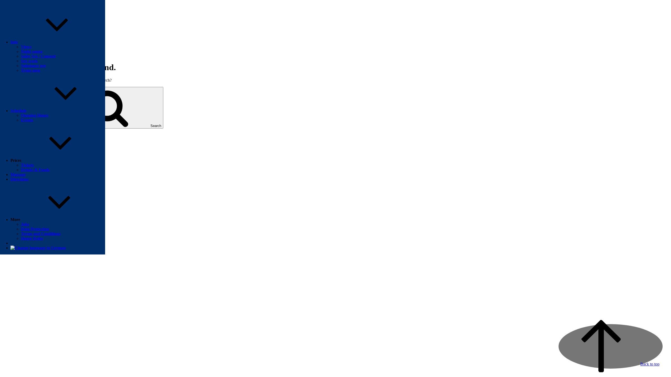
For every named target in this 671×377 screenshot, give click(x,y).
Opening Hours (34, 115)
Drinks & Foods (35, 170)
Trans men (30, 70)
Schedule (18, 110)
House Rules (32, 238)
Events (27, 120)
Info (14, 42)
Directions (19, 179)
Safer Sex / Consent (38, 56)
